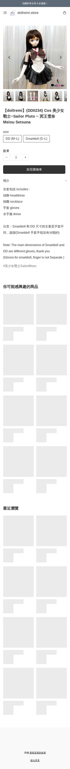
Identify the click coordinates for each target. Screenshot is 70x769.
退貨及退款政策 (38, 752)
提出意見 (35, 760)
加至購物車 (34, 169)
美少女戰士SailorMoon (20, 266)
